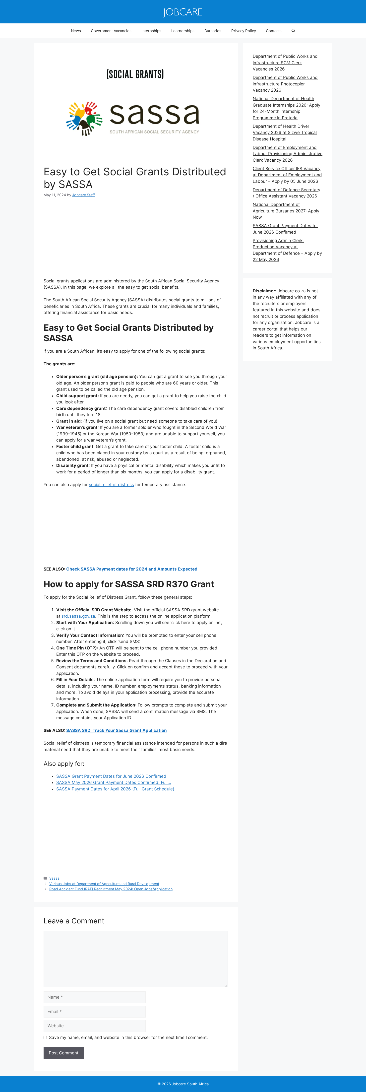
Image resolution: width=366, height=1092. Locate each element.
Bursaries (212, 30)
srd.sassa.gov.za (78, 616)
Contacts (274, 30)
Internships (151, 30)
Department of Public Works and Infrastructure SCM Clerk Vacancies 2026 (285, 62)
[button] (293, 30)
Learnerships (182, 30)
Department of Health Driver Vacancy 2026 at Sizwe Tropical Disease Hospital (285, 132)
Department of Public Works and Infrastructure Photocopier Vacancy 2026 (285, 84)
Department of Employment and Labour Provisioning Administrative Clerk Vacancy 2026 (287, 154)
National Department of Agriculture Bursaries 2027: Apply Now (286, 211)
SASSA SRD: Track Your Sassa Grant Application (116, 730)
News (76, 30)
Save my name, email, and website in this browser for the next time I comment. (128, 1037)
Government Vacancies (111, 30)
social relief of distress (111, 484)
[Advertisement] (136, 241)
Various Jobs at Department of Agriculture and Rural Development (104, 884)
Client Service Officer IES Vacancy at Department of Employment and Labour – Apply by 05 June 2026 (287, 175)
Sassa (54, 878)
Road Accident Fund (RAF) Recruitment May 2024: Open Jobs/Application (111, 889)
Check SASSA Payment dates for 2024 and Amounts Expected (131, 569)
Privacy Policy (243, 30)
